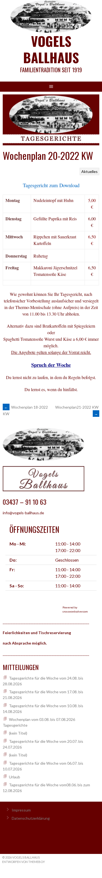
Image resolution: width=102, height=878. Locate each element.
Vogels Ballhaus (51, 49)
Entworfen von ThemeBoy (23, 861)
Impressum (21, 810)
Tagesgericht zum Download (51, 185)
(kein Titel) (18, 733)
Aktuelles (89, 171)
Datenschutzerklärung (31, 818)
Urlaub (14, 777)
